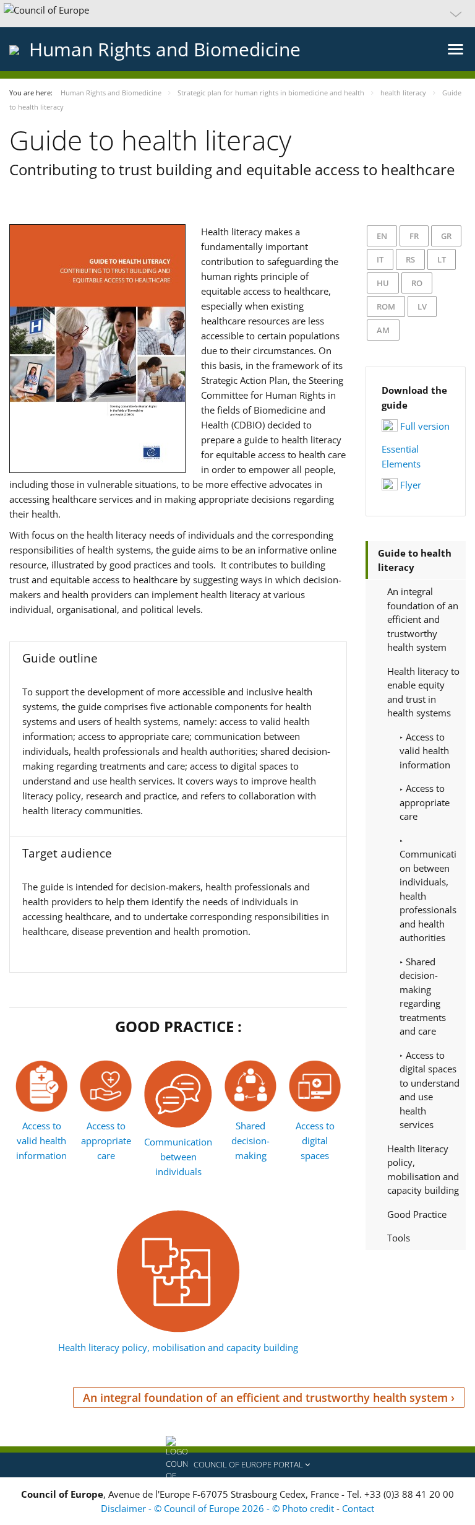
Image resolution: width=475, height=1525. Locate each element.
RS (410, 259)
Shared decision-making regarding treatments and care (423, 996)
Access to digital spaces (315, 1140)
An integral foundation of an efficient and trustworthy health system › (269, 1397)
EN (382, 235)
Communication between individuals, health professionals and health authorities (428, 896)
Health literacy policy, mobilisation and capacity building (178, 1347)
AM (383, 330)
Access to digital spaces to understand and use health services (430, 1090)
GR (446, 235)
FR (414, 235)
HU (383, 283)
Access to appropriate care (106, 1140)
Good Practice (417, 1214)
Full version (425, 426)
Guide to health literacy (414, 560)
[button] (237, 13)
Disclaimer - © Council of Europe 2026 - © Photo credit (218, 1508)
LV (422, 306)
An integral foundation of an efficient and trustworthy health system (422, 619)
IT (380, 259)
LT (441, 259)
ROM (386, 306)
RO (416, 283)
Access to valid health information (41, 1140)
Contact (358, 1508)
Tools (398, 1238)
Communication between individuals (178, 1157)
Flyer (410, 485)
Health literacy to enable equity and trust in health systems (423, 692)
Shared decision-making (250, 1140)
